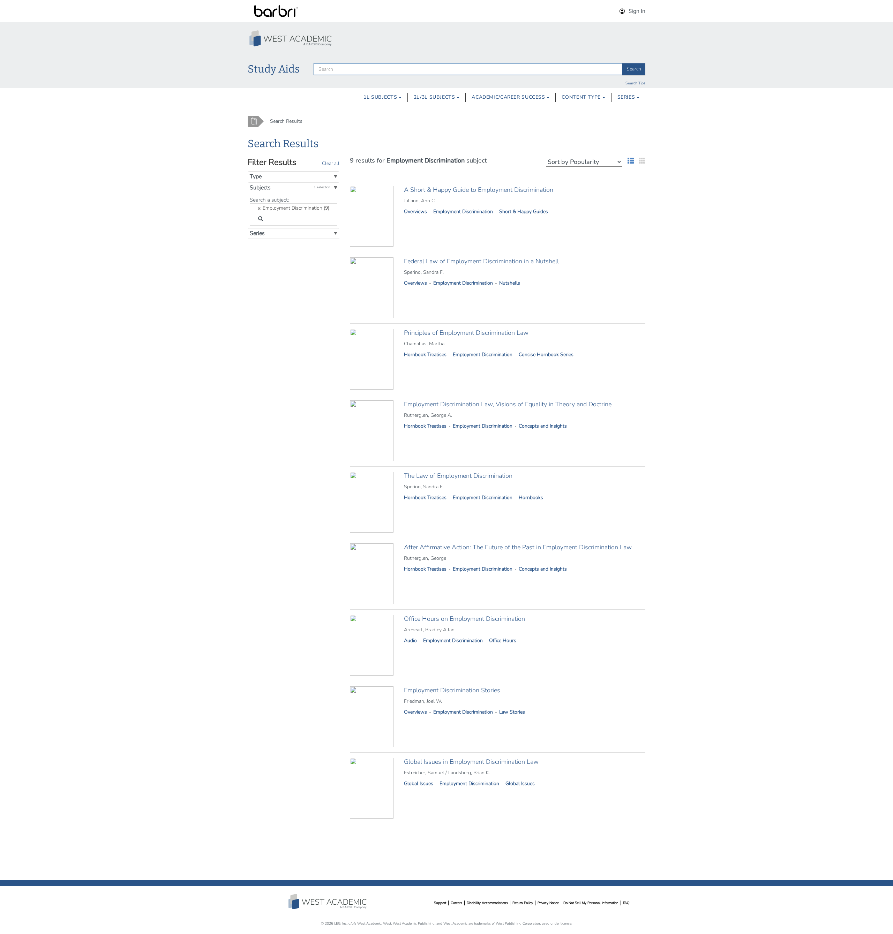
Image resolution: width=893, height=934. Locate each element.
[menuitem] (382, 97)
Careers (456, 903)
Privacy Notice (548, 903)
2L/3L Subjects (435, 97)
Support (440, 903)
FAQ (626, 903)
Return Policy (522, 903)
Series (627, 97)
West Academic (328, 901)
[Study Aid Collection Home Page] (291, 38)
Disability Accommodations (487, 903)
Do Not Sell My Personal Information (590, 903)
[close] (259, 208)
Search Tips (635, 83)
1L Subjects (381, 97)
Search (633, 69)
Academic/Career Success (509, 97)
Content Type (582, 97)
